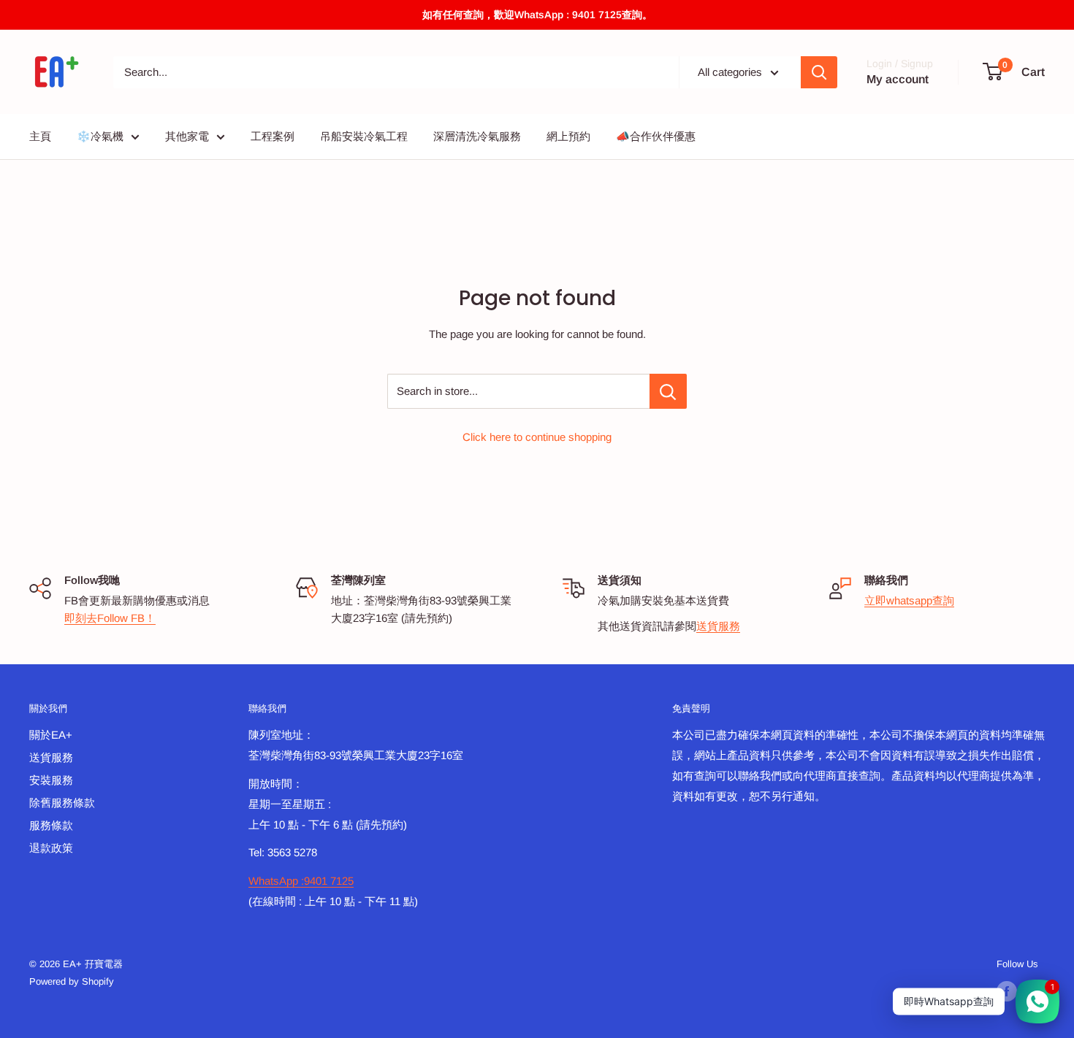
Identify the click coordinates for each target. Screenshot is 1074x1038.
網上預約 (568, 136)
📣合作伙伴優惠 (656, 136)
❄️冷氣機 (100, 136)
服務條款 (51, 825)
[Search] (819, 72)
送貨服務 (718, 626)
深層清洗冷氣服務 (477, 136)
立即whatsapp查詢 (909, 600)
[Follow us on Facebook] (1007, 991)
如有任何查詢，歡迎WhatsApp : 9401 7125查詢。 (537, 14)
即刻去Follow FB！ (110, 618)
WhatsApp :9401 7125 (301, 880)
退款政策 (51, 848)
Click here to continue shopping (537, 437)
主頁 (40, 136)
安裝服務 (51, 780)
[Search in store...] (668, 391)
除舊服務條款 (62, 802)
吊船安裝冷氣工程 (364, 136)
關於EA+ (50, 734)
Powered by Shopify (71, 981)
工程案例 (272, 136)
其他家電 (187, 136)
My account (898, 79)
